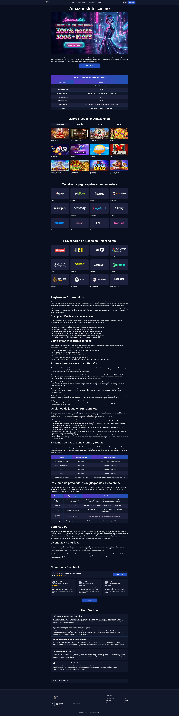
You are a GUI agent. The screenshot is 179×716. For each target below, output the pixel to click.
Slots (118, 124)
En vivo (79, 124)
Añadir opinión (119, 574)
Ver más (89, 600)
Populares (59, 124)
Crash (98, 124)
